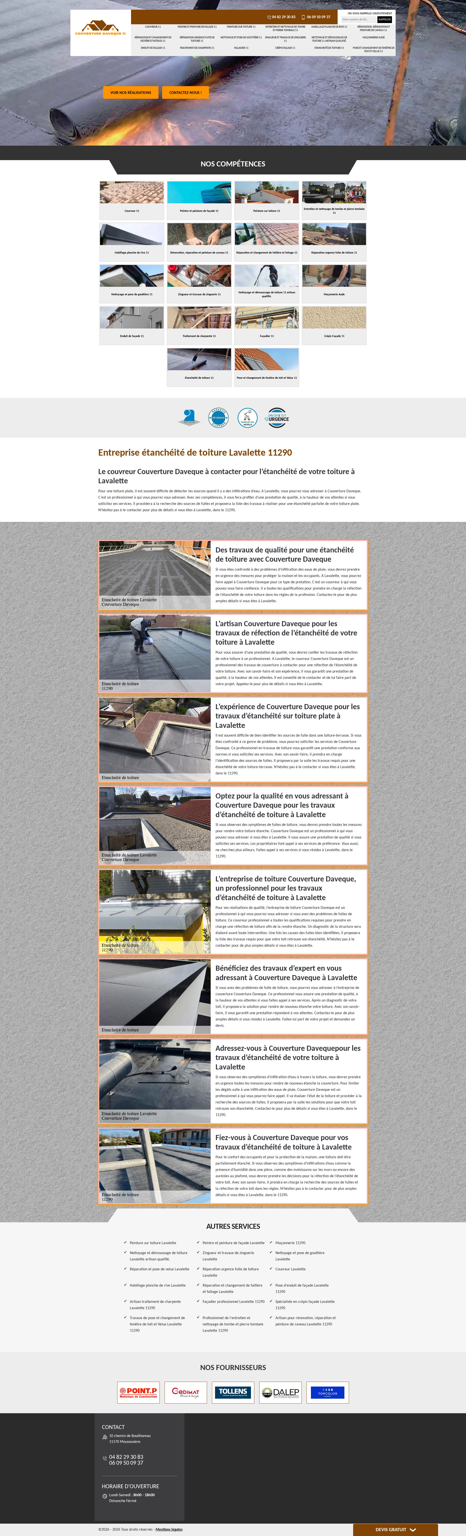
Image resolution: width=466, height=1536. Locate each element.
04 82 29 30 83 (283, 17)
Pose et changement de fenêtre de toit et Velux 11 (373, 50)
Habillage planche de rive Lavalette (158, 1286)
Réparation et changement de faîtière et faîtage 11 (153, 39)
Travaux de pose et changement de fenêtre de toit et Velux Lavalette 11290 (157, 1324)
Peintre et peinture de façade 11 (197, 27)
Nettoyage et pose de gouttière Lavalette (300, 1256)
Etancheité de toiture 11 (329, 48)
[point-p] (138, 1393)
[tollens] (233, 1393)
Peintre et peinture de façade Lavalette (234, 1243)
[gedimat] (186, 1393)
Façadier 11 (241, 48)
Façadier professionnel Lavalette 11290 (234, 1302)
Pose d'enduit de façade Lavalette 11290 (302, 1289)
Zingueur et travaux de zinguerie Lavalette (228, 1256)
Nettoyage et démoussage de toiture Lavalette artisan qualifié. (158, 1256)
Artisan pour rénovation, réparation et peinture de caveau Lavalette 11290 (305, 1321)
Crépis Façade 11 (285, 48)
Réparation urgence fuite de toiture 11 (197, 39)
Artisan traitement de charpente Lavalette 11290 (155, 1305)
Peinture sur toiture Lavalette (153, 1243)
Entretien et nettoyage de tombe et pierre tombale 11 (285, 29)
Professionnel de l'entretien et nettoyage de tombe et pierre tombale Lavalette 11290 (233, 1324)
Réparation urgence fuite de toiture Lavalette (231, 1272)
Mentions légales (169, 1530)
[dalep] (280, 1393)
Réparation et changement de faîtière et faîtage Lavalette (232, 1289)
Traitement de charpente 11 (197, 48)
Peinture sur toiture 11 (241, 27)
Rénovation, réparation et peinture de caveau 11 (374, 29)
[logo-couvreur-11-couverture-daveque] (100, 28)
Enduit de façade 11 (153, 48)
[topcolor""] (328, 1393)
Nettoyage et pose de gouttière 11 (241, 37)
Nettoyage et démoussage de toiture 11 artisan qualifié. (329, 39)
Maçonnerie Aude (374, 37)
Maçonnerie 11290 (290, 1243)
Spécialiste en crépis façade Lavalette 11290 (305, 1305)
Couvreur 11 (153, 27)
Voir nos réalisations (130, 93)
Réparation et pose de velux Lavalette (159, 1269)
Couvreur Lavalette (290, 1269)
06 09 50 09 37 (318, 17)
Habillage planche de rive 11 (329, 27)
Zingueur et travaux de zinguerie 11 (285, 39)
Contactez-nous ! (185, 93)
